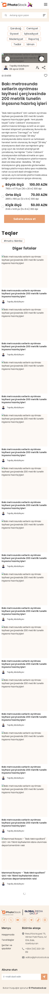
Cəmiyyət (32, 28)
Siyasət (14, 33)
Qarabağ (15, 28)
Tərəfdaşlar (8, 939)
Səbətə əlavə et (24, 219)
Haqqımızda (8, 934)
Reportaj (33, 39)
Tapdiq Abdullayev (19, 67)
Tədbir (17, 44)
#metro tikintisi (13, 241)
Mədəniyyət (16, 39)
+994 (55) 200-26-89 (35, 950)
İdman (30, 44)
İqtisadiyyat (31, 33)
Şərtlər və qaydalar (7, 947)
